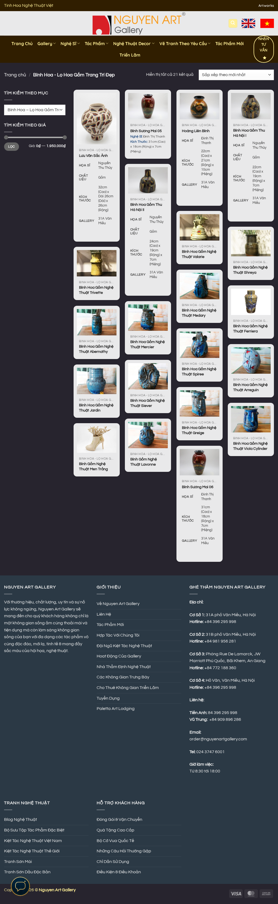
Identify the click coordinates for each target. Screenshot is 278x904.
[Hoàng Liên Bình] (199, 106)
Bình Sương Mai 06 (197, 487)
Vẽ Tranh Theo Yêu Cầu (183, 43)
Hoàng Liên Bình (196, 131)
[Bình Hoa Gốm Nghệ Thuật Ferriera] (251, 302)
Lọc (11, 146)
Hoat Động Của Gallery (119, 656)
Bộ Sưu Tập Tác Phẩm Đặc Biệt (34, 830)
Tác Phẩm (95, 43)
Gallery (44, 43)
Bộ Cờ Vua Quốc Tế (115, 840)
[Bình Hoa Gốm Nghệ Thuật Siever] (148, 376)
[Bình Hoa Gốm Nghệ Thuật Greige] (199, 403)
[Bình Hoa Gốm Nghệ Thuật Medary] (199, 286)
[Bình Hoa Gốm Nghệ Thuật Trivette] (96, 263)
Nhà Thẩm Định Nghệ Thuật (124, 667)
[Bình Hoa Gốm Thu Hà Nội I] (251, 106)
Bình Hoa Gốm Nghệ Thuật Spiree (199, 371)
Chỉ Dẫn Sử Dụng (113, 861)
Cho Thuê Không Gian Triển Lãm (128, 687)
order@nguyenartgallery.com (218, 739)
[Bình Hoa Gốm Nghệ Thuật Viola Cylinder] (251, 419)
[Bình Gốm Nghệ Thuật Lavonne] (148, 435)
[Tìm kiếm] (233, 23)
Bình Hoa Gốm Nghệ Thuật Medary (199, 312)
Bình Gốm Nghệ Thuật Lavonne (143, 461)
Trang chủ (15, 74)
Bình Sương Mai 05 (146, 131)
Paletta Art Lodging (116, 708)
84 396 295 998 (222, 712)
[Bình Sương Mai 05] (148, 106)
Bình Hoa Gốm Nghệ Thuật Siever (147, 403)
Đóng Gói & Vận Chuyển (119, 819)
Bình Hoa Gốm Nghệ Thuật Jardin (96, 407)
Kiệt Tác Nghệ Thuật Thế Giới (31, 851)
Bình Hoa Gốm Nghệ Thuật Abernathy (96, 349)
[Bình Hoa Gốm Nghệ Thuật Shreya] (251, 243)
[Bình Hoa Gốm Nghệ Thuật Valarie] (199, 227)
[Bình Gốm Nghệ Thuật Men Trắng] (96, 439)
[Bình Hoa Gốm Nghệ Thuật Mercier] (148, 317)
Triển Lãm (129, 55)
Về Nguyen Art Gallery (118, 603)
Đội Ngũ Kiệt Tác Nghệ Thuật (124, 646)
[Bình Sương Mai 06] (199, 462)
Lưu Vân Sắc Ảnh (93, 156)
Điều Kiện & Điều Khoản (119, 872)
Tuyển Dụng (108, 698)
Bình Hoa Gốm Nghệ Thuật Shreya (250, 270)
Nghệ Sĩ (68, 43)
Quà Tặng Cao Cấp (115, 830)
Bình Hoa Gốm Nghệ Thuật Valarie (199, 254)
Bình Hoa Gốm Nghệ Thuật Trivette (96, 290)
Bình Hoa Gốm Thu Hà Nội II (146, 207)
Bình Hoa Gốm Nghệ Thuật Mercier (147, 344)
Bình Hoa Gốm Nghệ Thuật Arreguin (250, 387)
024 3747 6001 (210, 752)
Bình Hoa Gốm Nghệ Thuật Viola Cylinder (250, 446)
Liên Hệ (104, 614)
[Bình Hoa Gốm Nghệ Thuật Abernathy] (96, 322)
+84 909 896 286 (225, 719)
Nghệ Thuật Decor (132, 43)
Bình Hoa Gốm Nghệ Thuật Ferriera (250, 328)
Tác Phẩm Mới (229, 43)
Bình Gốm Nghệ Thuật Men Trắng (93, 466)
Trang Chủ (22, 43)
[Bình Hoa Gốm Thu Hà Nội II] (148, 180)
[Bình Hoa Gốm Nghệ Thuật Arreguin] (251, 360)
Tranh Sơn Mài (18, 861)
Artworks (266, 5)
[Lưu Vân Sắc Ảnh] (96, 118)
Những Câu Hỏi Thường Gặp (124, 851)
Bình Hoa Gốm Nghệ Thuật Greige (199, 430)
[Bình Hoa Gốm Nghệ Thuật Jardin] (96, 381)
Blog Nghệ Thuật (20, 819)
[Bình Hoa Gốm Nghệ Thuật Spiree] (199, 345)
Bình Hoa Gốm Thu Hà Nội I (249, 133)
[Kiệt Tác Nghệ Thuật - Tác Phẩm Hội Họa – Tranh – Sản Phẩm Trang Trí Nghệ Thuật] (139, 23)
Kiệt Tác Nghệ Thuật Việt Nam (33, 840)
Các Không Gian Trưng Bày (123, 677)
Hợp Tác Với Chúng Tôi (118, 635)
